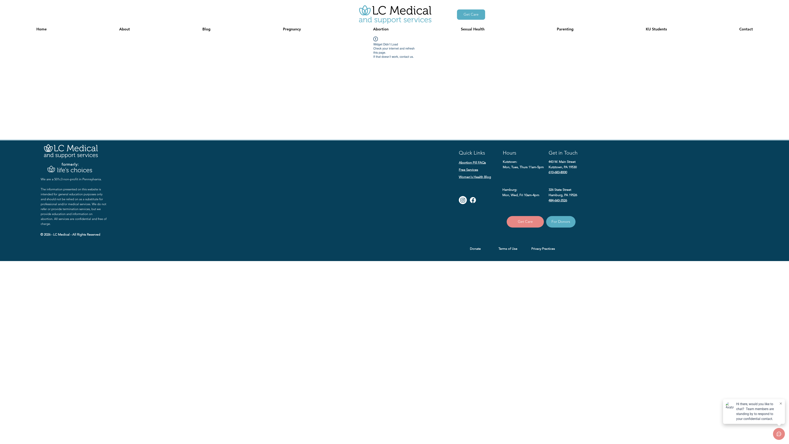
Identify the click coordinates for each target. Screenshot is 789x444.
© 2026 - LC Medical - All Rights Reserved (70, 234)
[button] (124, 29)
